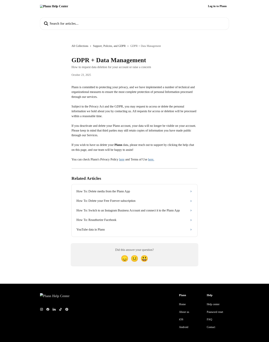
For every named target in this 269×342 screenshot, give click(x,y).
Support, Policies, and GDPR (109, 45)
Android (183, 327)
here (121, 159)
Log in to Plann (217, 6)
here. (151, 159)
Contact (211, 327)
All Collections (79, 45)
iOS (181, 319)
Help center (213, 304)
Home (182, 304)
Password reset (215, 311)
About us (184, 311)
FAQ (209, 319)
